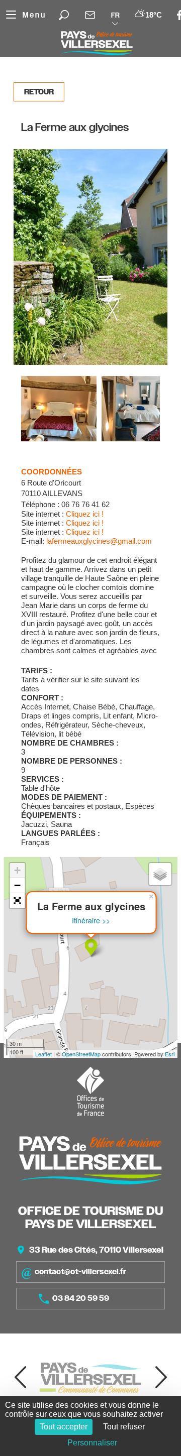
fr (115, 15)
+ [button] (17, 870)
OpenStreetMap (81, 1054)
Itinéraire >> (91, 920)
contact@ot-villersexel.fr (80, 1271)
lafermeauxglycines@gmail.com (99, 541)
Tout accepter (63, 1426)
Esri (169, 1054)
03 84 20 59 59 (80, 1298)
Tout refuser (124, 1426)
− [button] (17, 885)
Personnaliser (92, 1442)
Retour (39, 91)
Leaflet (43, 1054)
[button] (17, 900)
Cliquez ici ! (85, 514)
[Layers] (160, 874)
